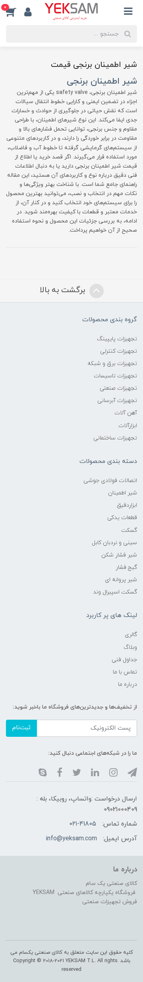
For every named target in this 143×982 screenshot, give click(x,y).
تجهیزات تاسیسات (115, 376)
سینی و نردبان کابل (114, 543)
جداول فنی (124, 660)
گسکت (129, 530)
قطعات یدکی (122, 517)
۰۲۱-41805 (83, 824)
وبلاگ (130, 647)
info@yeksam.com (71, 838)
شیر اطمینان (122, 493)
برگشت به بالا (63, 290)
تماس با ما (125, 672)
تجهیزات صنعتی (118, 388)
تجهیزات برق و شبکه (112, 363)
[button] (15, 11)
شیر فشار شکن (119, 555)
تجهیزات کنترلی (118, 351)
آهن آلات (125, 413)
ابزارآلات (127, 426)
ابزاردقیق (127, 505)
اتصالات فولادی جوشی (110, 480)
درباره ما (127, 684)
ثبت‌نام (21, 728)
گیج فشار (126, 567)
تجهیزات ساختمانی (115, 438)
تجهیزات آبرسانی (117, 400)
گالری (131, 634)
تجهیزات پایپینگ (117, 339)
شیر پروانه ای (121, 580)
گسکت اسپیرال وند (115, 592)
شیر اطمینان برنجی (102, 81)
